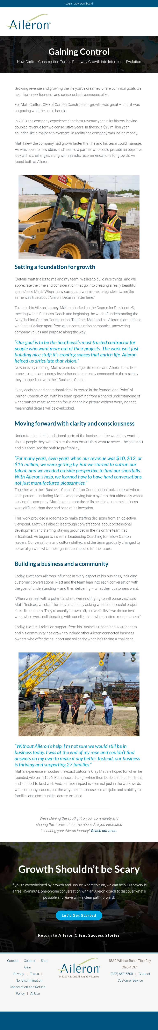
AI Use (35, 994)
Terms (34, 974)
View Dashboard (83, 3)
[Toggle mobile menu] (150, 21)
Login (68, 3)
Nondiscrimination (29, 980)
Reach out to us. (104, 831)
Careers (12, 961)
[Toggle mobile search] (142, 21)
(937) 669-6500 (121, 974)
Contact (29, 961)
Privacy (18, 974)
